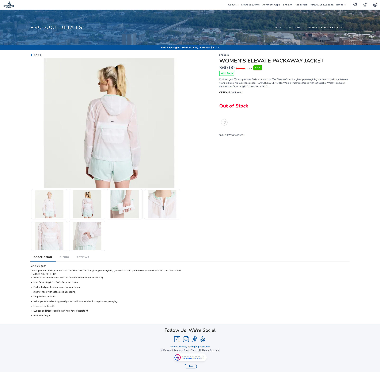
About (232, 4)
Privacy (183, 346)
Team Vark (301, 4)
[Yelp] (202, 339)
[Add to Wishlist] (224, 122)
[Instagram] (186, 339)
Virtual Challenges (321, 4)
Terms (173, 346)
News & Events (250, 4)
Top (191, 366)
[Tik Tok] (194, 339)
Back (37, 55)
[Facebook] (177, 339)
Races (339, 4)
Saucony (295, 27)
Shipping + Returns (199, 346)
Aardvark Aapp (271, 4)
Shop (286, 4)
